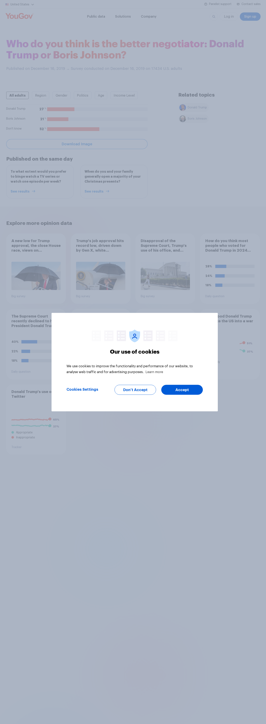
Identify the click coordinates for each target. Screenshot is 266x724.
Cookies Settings (82, 389)
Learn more (154, 372)
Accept (182, 390)
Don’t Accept (135, 390)
